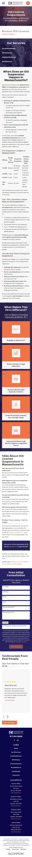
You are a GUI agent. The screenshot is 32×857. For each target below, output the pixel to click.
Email (4, 602)
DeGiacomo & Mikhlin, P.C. (16, 532)
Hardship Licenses (16, 561)
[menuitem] (8, 849)
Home (16, 748)
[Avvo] (18, 740)
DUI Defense (16, 760)
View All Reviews (9, 722)
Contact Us (16, 775)
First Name (6, 586)
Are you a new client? (8, 607)
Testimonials (16, 771)
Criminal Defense (16, 756)
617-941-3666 (16, 736)
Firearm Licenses (16, 763)
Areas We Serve (16, 767)
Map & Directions (16, 793)
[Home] (15, 3)
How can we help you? (8, 612)
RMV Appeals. (18, 564)
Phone (4, 597)
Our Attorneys (16, 752)
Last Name (6, 592)
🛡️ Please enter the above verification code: (14, 626)
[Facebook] (14, 740)
